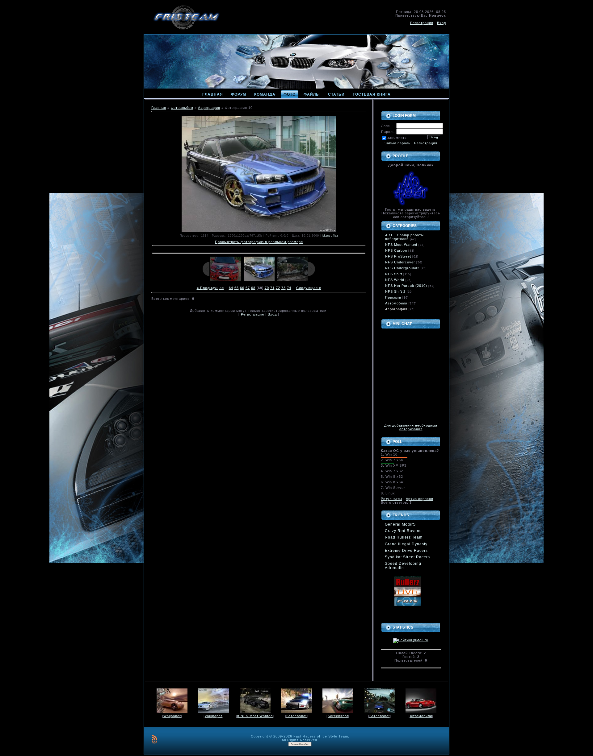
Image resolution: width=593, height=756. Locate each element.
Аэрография (209, 107)
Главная (158, 107)
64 (231, 288)
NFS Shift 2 (395, 291)
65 (236, 288)
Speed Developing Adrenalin (403, 565)
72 (278, 288)
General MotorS (400, 524)
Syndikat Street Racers (407, 557)
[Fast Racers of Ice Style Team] (407, 595)
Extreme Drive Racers (406, 550)
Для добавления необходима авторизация (410, 427)
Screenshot (296, 716)
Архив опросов (419, 499)
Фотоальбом (182, 107)
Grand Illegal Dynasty (406, 544)
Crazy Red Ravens (403, 531)
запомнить (397, 137)
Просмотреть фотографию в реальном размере (259, 242)
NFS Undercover (400, 262)
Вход (441, 23)
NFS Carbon (396, 250)
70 (267, 288)
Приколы (393, 297)
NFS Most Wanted (401, 244)
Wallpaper (172, 716)
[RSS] (154, 739)
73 (283, 288)
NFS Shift (393, 274)
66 (242, 288)
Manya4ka (330, 235)
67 (248, 288)
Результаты (391, 499)
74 (289, 288)
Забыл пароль (397, 143)
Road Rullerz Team (404, 537)
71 (272, 288)
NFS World (394, 280)
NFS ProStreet (398, 256)
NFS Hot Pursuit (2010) (406, 285)
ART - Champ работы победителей (404, 237)
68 (253, 288)
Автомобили (396, 303)
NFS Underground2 (402, 268)
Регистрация (421, 23)
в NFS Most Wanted (255, 716)
